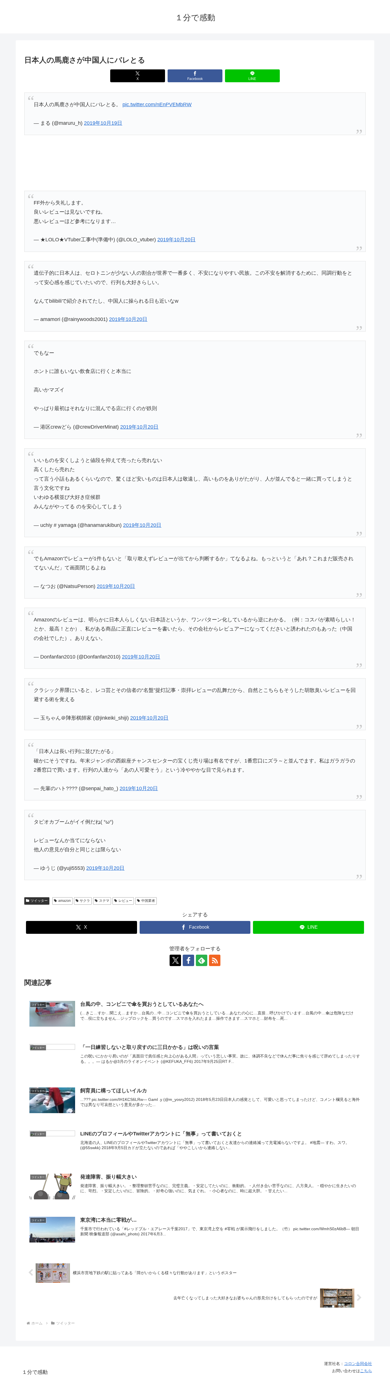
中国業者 (148, 901)
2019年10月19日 (103, 123)
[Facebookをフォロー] (188, 960)
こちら (366, 1370)
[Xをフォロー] (175, 960)
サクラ (85, 901)
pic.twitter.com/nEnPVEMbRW (157, 104)
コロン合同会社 (358, 1363)
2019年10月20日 (176, 239)
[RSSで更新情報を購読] (214, 960)
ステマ (104, 901)
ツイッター (39, 901)
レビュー (125, 901)
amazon (64, 901)
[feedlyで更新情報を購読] (201, 960)
